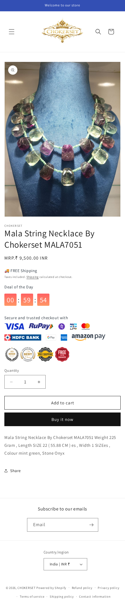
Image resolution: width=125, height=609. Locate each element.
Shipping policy (62, 596)
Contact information (94, 596)
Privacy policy (108, 588)
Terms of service (32, 596)
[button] (11, 31)
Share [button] (15, 470)
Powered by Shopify (51, 587)
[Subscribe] (91, 525)
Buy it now (62, 419)
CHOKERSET (26, 587)
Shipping (32, 277)
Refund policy (82, 588)
